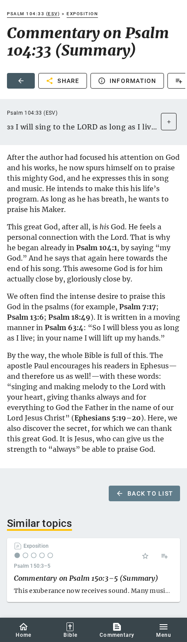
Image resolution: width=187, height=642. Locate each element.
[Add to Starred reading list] (145, 556)
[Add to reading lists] (164, 556)
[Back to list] (21, 81)
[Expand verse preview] (169, 121)
